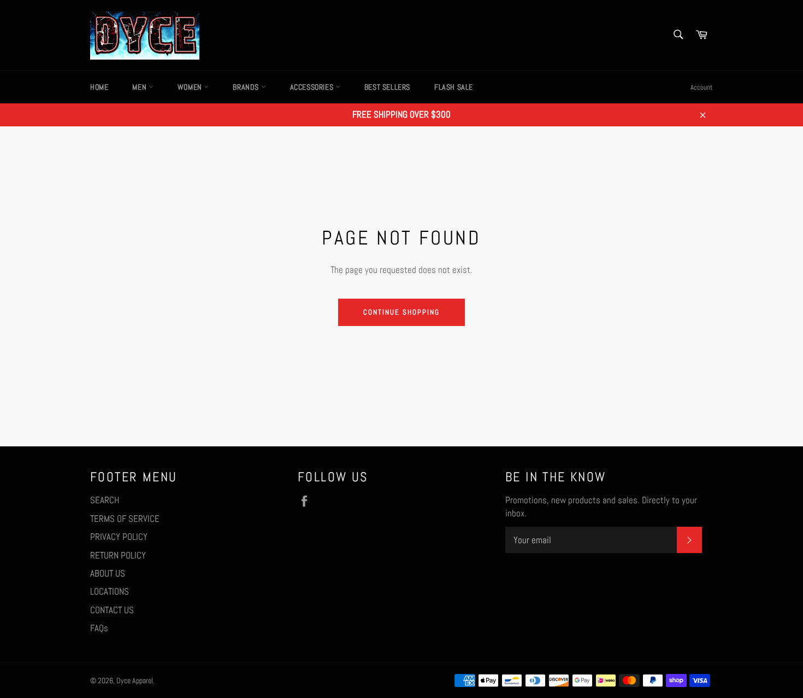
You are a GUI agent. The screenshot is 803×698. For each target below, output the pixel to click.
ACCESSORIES (312, 87)
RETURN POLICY (118, 555)
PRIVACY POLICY (118, 537)
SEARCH (104, 500)
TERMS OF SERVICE (125, 519)
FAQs (99, 628)
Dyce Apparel (134, 680)
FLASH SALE (453, 87)
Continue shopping (401, 312)
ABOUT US (107, 573)
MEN (140, 87)
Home (99, 87)
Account (701, 87)
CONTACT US (112, 610)
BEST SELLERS (387, 87)
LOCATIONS (109, 591)
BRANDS (247, 87)
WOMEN (191, 87)
